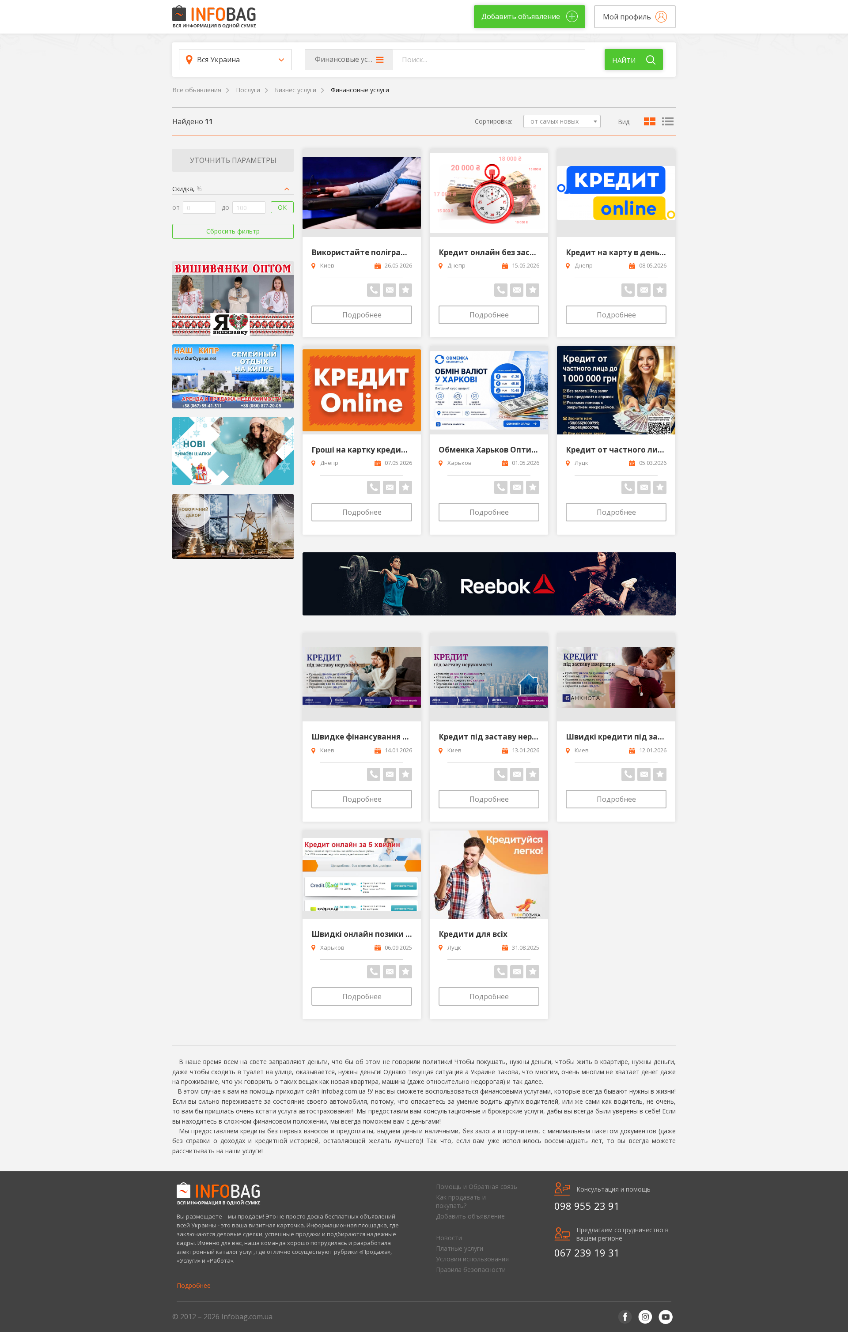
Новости (449, 1238)
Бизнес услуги (295, 90)
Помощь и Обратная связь (476, 1186)
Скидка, (187, 189)
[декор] (233, 526)
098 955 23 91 (587, 1205)
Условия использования (472, 1259)
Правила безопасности (471, 1269)
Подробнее (362, 315)
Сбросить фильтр (233, 231)
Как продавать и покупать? (461, 1201)
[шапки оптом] (233, 451)
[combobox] (562, 121)
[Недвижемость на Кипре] (233, 376)
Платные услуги (459, 1248)
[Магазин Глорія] (233, 298)
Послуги (248, 90)
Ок (282, 207)
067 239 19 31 (587, 1252)
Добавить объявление (470, 1216)
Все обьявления (196, 90)
